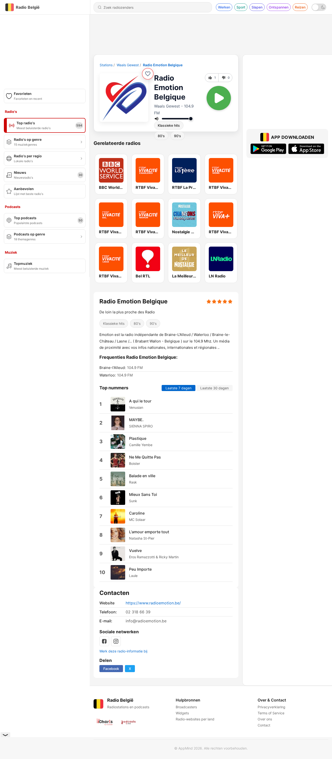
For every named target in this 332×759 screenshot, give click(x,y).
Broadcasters (186, 707)
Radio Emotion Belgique (163, 65)
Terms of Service (271, 713)
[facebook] (104, 641)
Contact (264, 725)
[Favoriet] (148, 74)
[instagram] (116, 641)
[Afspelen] (219, 98)
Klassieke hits (169, 125)
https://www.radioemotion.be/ (153, 603)
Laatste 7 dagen (179, 388)
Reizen (300, 7)
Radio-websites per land (195, 719)
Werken (224, 7)
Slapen (257, 7)
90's (177, 136)
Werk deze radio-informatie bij (123, 651)
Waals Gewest (128, 65)
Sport (240, 7)
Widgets (182, 713)
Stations (106, 65)
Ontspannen (278, 7)
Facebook (111, 669)
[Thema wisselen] (319, 7)
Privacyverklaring (271, 707)
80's (161, 136)
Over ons (265, 719)
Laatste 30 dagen (214, 388)
